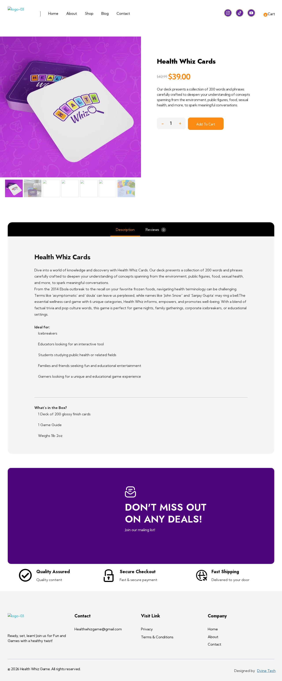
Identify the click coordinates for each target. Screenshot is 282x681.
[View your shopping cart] (261, 14)
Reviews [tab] (155, 229)
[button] (180, 122)
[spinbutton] (171, 123)
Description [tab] (125, 229)
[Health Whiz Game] (20, 14)
